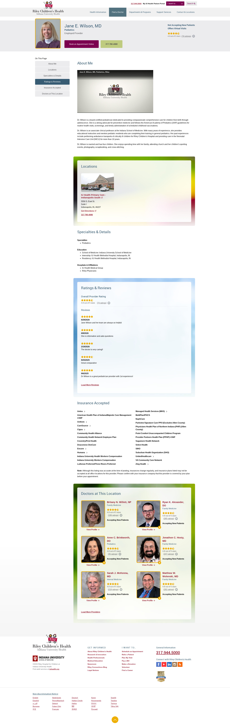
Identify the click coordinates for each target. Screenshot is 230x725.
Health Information (98, 12)
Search (190, 3)
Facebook (158, 664)
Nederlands (56, 698)
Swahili (113, 698)
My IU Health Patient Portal (154, 4)
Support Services (164, 12)
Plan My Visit (127, 658)
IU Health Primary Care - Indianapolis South (93, 196)
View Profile (91, 530)
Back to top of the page (115, 719)
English (35, 698)
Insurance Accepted (52, 88)
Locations (52, 70)
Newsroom (92, 664)
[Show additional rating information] (193, 36)
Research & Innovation (97, 655)
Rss (180, 664)
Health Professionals (96, 658)
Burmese (36, 706)
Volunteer (126, 667)
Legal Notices (93, 670)
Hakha (74, 703)
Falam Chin (56, 706)
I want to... (172, 3)
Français (55, 709)
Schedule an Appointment (132, 651)
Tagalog (114, 701)
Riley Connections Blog (97, 667)
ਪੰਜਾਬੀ (93, 706)
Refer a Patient (128, 655)
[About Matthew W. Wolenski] (159, 598)
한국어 (93, 703)
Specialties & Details (52, 76)
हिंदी (73, 706)
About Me (52, 64)
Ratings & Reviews (52, 82)
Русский (94, 709)
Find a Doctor (118, 12)
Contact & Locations (186, 12)
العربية (35, 703)
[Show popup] (108, 303)
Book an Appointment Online (81, 44)
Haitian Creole (77, 701)
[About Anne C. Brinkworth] (104, 563)
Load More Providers (90, 612)
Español (36, 701)
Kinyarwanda (96, 701)
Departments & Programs (140, 12)
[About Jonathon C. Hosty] (159, 563)
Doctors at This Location (52, 94)
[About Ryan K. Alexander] (159, 527)
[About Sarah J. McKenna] (104, 598)
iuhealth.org (54, 669)
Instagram (174, 664)
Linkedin (169, 664)
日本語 (74, 709)
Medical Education (95, 661)
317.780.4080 (87, 215)
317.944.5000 (136, 4)
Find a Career (127, 670)
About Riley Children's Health (100, 651)
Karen (93, 698)
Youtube (164, 664)
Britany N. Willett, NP (119, 502)
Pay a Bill (125, 661)
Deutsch (75, 698)
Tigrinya (114, 703)
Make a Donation (129, 664)
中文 (34, 709)
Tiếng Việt (114, 706)
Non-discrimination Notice (45, 693)
